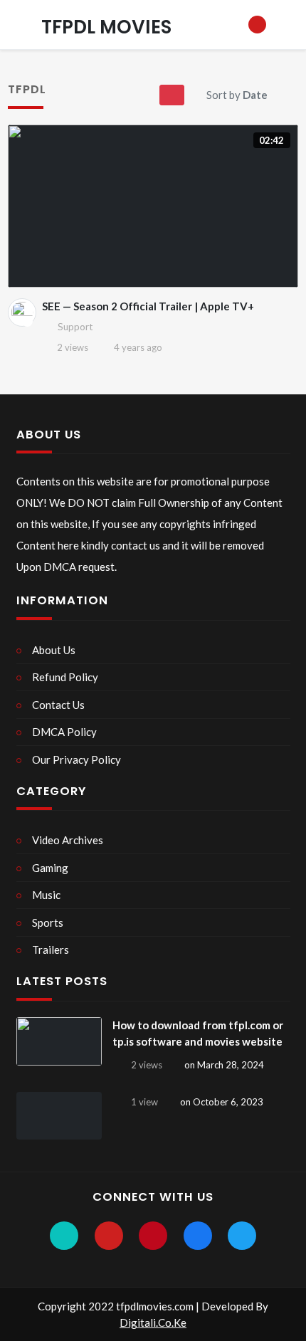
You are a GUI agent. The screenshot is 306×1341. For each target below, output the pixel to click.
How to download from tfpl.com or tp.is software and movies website (197, 1033)
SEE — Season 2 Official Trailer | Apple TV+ (148, 306)
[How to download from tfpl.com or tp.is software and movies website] (59, 1041)
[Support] (22, 312)
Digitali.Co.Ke (153, 1322)
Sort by (237, 94)
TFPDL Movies (106, 27)
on (224, 1065)
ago (138, 347)
